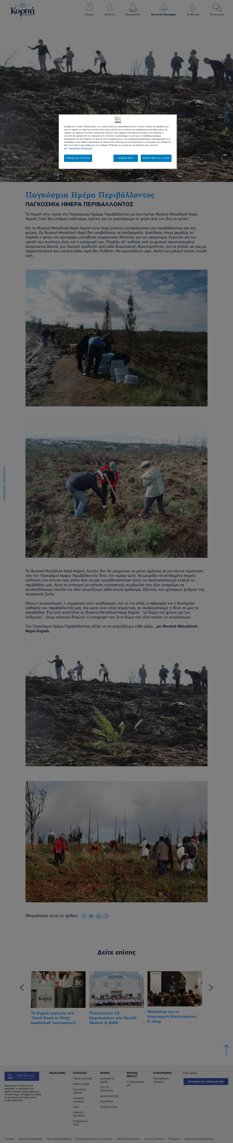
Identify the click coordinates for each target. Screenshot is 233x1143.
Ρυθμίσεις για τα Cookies (78, 158)
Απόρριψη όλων (125, 158)
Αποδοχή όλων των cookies (156, 158)
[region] (118, 141)
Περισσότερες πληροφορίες (80, 148)
